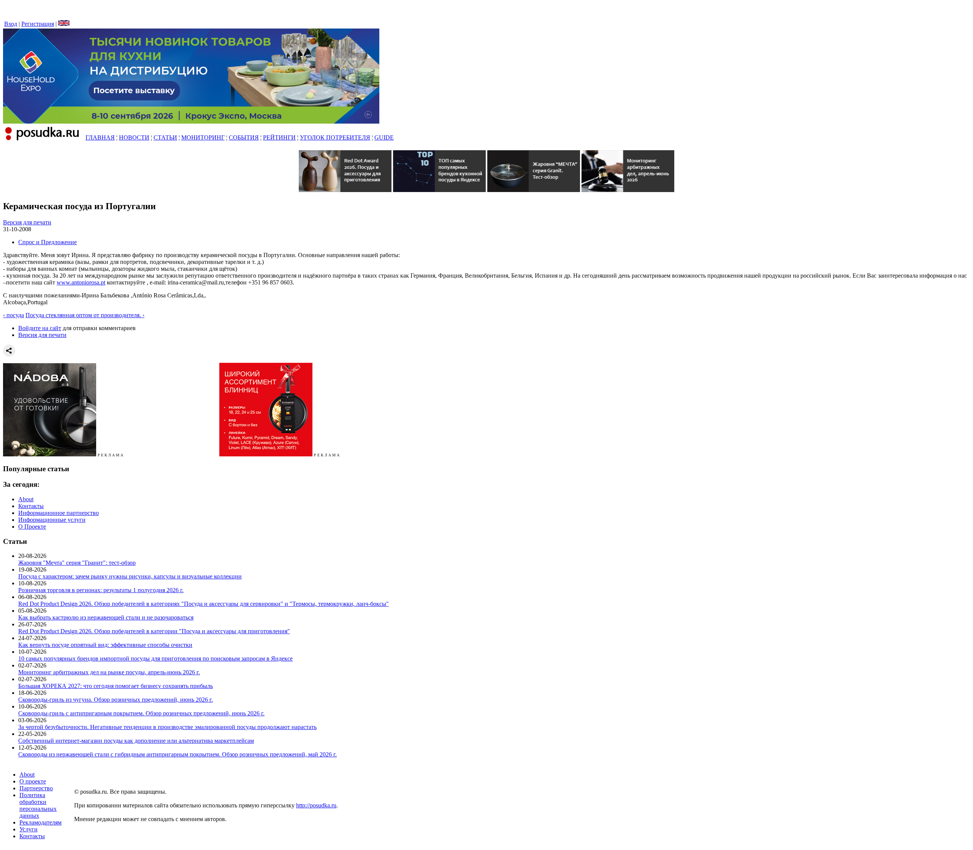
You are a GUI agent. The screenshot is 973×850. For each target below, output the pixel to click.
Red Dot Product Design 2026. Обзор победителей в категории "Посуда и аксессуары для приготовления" (154, 631)
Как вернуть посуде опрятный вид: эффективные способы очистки (105, 645)
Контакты (31, 506)
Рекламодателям (40, 822)
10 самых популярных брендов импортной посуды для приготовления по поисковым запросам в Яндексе (155, 658)
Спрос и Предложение (47, 242)
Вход (10, 24)
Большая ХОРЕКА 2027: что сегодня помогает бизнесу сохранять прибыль (115, 686)
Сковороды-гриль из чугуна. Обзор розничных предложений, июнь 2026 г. (115, 699)
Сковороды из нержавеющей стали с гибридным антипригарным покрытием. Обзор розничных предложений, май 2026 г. (177, 754)
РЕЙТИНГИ (279, 137)
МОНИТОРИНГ (203, 137)
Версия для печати (27, 222)
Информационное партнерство (58, 513)
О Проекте (32, 526)
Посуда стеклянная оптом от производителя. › (84, 315)
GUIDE (384, 137)
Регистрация (37, 24)
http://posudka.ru (316, 805)
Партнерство (36, 788)
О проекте (32, 781)
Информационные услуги (52, 519)
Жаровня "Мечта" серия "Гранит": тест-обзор (77, 562)
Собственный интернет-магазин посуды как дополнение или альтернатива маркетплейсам (136, 740)
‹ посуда (13, 315)
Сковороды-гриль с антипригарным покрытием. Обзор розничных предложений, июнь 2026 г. (141, 713)
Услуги (28, 829)
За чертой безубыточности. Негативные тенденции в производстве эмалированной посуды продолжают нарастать (167, 727)
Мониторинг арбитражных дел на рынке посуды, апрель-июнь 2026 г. (109, 672)
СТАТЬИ (165, 137)
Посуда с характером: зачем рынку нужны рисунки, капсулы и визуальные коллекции (130, 576)
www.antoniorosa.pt (81, 282)
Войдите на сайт (39, 328)
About (25, 499)
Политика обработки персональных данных (38, 805)
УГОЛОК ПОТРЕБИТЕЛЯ (335, 137)
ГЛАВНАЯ (100, 137)
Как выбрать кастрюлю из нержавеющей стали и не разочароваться (105, 617)
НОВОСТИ (134, 137)
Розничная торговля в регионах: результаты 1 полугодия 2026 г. (101, 590)
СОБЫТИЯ (244, 137)
